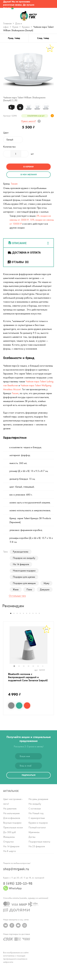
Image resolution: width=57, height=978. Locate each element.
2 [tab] (20, 666)
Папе (29, 589)
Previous (4, 107)
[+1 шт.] (24, 153)
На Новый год (36, 813)
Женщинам (9, 837)
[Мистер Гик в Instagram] (24, 925)
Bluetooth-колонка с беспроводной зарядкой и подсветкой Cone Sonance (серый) (28, 677)
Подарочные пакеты (39, 841)
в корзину (28, 166)
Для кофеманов (11, 818)
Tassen (14, 183)
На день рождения (38, 799)
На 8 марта (9, 851)
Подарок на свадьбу (24, 558)
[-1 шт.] (7, 153)
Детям (31, 837)
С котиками (34, 808)
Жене (16, 589)
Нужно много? (28, 121)
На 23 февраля (36, 846)
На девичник (10, 808)
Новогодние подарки (24, 570)
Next (53, 107)
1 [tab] (15, 666)
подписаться (28, 775)
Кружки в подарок (38, 822)
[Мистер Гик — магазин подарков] (28, 16)
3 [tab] (25, 666)
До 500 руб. (9, 832)
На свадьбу (34, 803)
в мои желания (29, 174)
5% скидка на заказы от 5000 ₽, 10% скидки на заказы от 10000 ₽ (32, 219)
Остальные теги (17, 595)
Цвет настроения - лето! (13, 801)
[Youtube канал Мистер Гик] (18, 925)
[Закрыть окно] (51, 4)
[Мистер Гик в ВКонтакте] (5, 925)
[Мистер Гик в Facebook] (12, 925)
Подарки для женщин (24, 583)
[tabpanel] (28, 645)
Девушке (44, 589)
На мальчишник (11, 813)
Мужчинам (33, 832)
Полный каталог (37, 827)
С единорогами (36, 818)
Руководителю (20, 551)
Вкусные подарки (12, 822)
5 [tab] (34, 666)
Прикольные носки (13, 827)
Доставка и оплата (26, 252)
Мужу (46, 583)
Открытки (8, 841)
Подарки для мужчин (24, 577)
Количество (9, 146)
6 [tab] (39, 666)
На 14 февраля (21, 564)
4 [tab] (30, 666)
